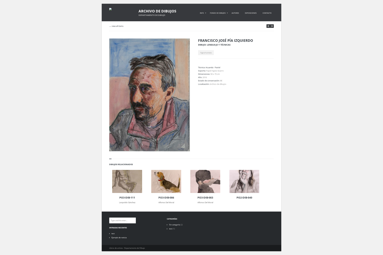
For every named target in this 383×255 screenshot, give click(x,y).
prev (272, 26)
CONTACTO (267, 13)
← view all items (116, 26)
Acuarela (209, 67)
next (268, 26)
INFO (202, 13)
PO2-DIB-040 (244, 197)
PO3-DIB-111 (127, 197)
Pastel (217, 67)
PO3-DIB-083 (205, 197)
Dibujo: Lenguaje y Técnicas (214, 44)
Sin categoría (174, 224)
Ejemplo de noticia (119, 237)
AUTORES (235, 13)
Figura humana (206, 53)
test (113, 233)
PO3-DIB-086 (166, 197)
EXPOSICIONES (251, 13)
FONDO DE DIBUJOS (218, 13)
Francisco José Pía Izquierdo (225, 40)
